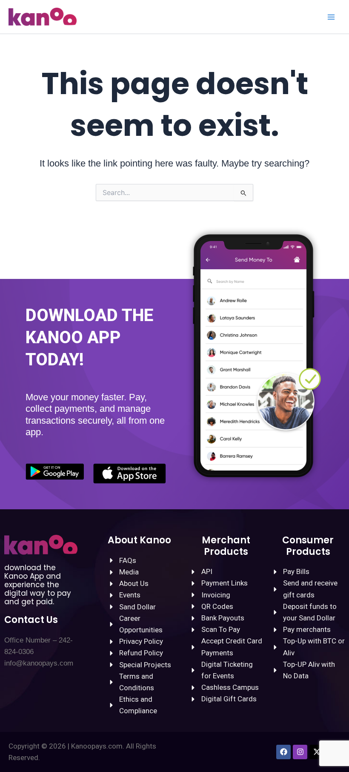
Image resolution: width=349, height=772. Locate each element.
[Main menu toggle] (331, 17)
